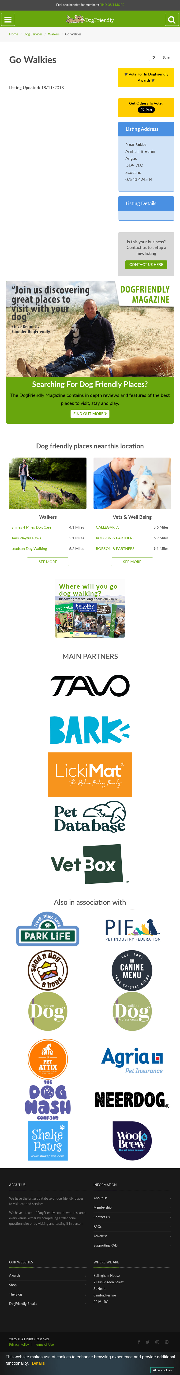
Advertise (100, 1236)
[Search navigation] (172, 19)
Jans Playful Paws (26, 538)
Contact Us (102, 1217)
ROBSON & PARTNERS (115, 538)
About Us (100, 1198)
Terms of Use (44, 1344)
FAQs (97, 1226)
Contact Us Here (146, 265)
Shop (13, 1285)
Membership (103, 1207)
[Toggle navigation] (8, 19)
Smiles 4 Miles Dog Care (31, 527)
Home (13, 34)
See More (48, 562)
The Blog (15, 1294)
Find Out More (112, 5)
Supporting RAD (106, 1245)
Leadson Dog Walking (29, 549)
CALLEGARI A (107, 527)
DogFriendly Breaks (23, 1304)
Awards (14, 1275)
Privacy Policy (19, 1344)
